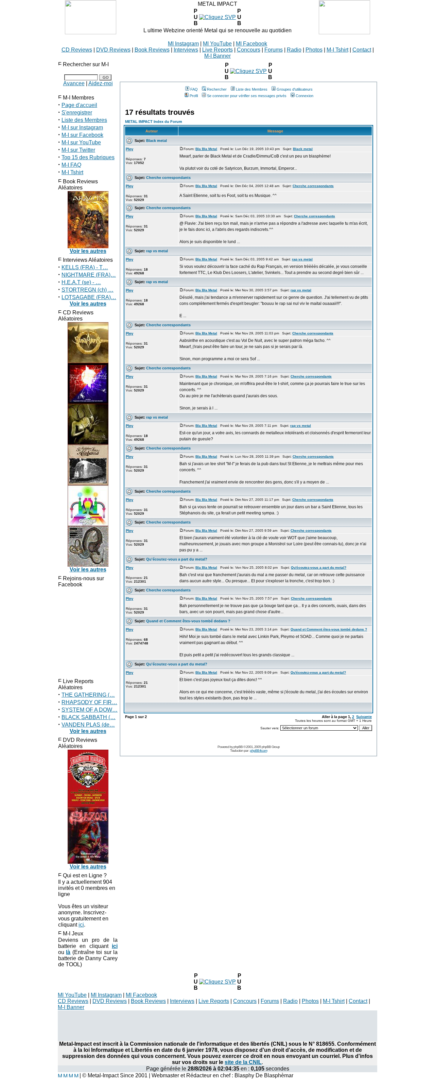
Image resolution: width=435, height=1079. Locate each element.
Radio (294, 50)
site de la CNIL (243, 1062)
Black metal (156, 141)
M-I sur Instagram (82, 127)
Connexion (304, 96)
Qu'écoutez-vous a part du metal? (176, 559)
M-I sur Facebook (82, 135)
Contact (361, 50)
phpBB (238, 747)
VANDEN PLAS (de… (88, 725)
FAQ (194, 89)
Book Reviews (152, 50)
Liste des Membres (84, 120)
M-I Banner (217, 56)
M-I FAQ (71, 165)
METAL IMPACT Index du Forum (153, 122)
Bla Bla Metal (206, 149)
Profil (194, 96)
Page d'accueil (79, 105)
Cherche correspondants (168, 178)
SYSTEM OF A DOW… (90, 710)
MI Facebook (251, 44)
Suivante (364, 717)
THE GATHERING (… (88, 695)
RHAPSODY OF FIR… (89, 702)
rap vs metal (157, 251)
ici (81, 925)
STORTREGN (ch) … (88, 290)
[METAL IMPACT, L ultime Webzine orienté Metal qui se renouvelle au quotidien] (90, 32)
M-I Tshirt (337, 50)
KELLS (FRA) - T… (85, 267)
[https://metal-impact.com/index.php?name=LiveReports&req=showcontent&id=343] (217, 982)
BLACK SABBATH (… (89, 717)
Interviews (186, 50)
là (68, 952)
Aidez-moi (100, 83)
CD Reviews (77, 50)
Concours (248, 50)
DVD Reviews (113, 50)
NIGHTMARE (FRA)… (89, 275)
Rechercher (217, 89)
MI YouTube (217, 44)
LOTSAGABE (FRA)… (89, 297)
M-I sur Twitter (78, 150)
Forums (273, 50)
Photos (314, 50)
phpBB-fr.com (258, 750)
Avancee (74, 83)
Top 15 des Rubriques (88, 157)
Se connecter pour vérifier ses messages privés (246, 96)
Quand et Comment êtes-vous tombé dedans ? (188, 621)
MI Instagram (183, 44)
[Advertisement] (217, 1025)
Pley (129, 149)
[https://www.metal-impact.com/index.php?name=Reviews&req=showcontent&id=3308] (217, 17)
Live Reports (217, 50)
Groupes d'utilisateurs (295, 89)
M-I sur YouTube (81, 142)
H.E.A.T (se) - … (81, 282)
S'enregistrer (77, 112)
